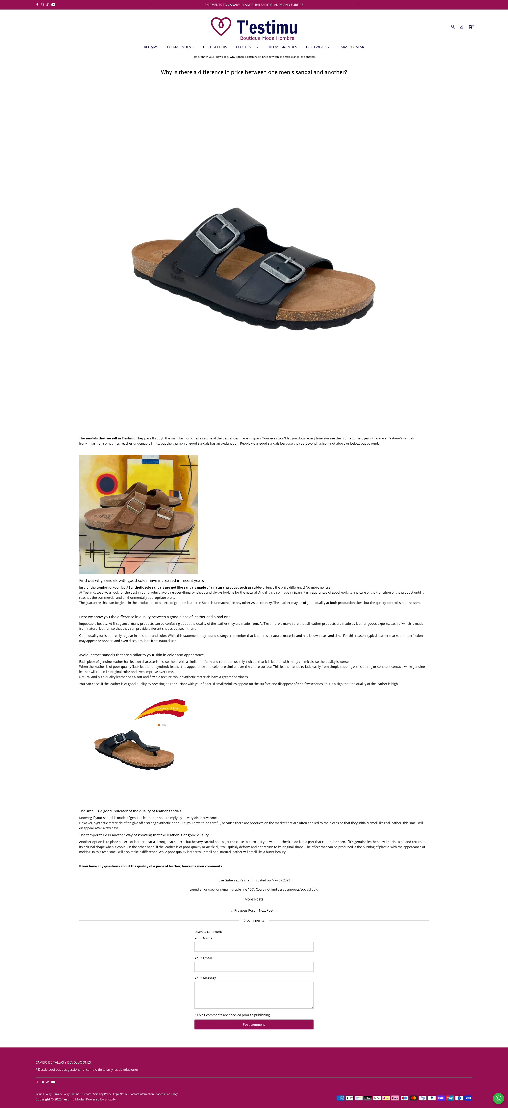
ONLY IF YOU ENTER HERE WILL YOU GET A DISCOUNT (253, 5)
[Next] (357, 4)
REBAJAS (151, 46)
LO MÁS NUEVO (180, 46)
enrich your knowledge (214, 57)
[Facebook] (37, 5)
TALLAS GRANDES (282, 46)
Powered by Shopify (101, 1099)
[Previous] (150, 4)
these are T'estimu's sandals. (394, 438)
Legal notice (120, 1094)
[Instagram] (42, 5)
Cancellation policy (167, 1094)
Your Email (203, 958)
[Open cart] (470, 27)
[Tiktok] (47, 5)
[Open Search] (453, 27)
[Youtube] (53, 5)
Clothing (245, 46)
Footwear (316, 46)
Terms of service (81, 1094)
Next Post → (268, 910)
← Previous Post (242, 910)
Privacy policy (62, 1094)
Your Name (203, 938)
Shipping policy (102, 1094)
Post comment (254, 1024)
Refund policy (44, 1094)
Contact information (142, 1094)
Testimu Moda (73, 1099)
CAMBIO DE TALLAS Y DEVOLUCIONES (63, 1062)
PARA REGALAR (351, 46)
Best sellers (215, 46)
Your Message (205, 978)
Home (195, 57)
